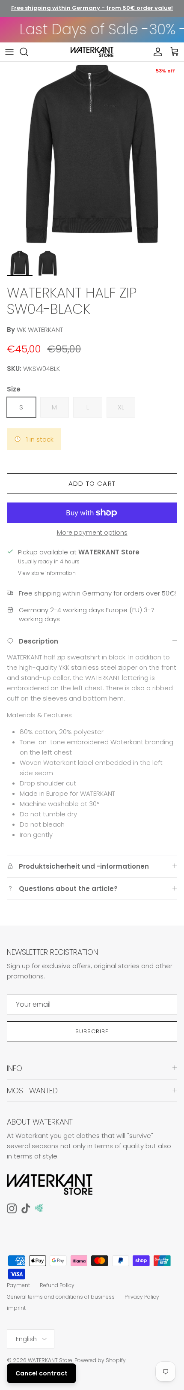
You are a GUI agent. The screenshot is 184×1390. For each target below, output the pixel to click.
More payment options (92, 532)
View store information (47, 573)
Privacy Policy (142, 1296)
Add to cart (92, 483)
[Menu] (9, 51)
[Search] (28, 51)
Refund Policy (57, 1285)
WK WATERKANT (40, 329)
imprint (16, 1308)
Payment (18, 1285)
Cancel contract (41, 1373)
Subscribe (92, 1031)
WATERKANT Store (50, 1360)
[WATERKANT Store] (92, 52)
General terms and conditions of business (61, 1296)
